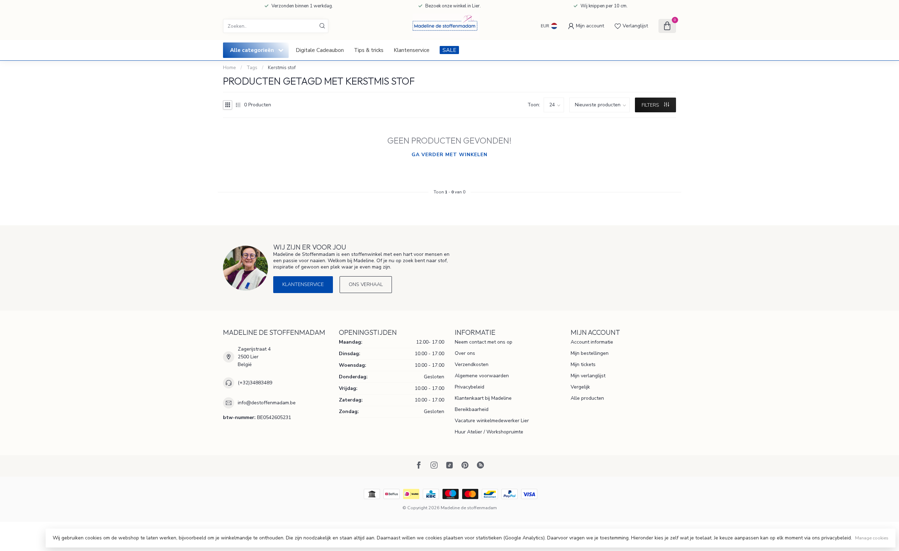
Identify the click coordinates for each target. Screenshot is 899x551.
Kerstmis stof (282, 68)
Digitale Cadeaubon (320, 50)
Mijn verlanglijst (588, 375)
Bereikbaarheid (471, 409)
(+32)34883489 (255, 382)
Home (229, 68)
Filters (651, 105)
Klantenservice (411, 50)
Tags (252, 68)
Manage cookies (871, 538)
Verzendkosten (471, 364)
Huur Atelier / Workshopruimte (489, 432)
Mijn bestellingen (590, 353)
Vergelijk (580, 387)
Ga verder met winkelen (449, 154)
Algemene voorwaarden (482, 375)
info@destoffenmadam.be (267, 402)
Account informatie (592, 342)
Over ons (465, 353)
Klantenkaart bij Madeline (483, 398)
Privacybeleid (469, 387)
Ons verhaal (366, 284)
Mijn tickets (583, 364)
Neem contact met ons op (483, 342)
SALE (449, 50)
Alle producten (587, 398)
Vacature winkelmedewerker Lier (492, 420)
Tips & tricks (368, 50)
